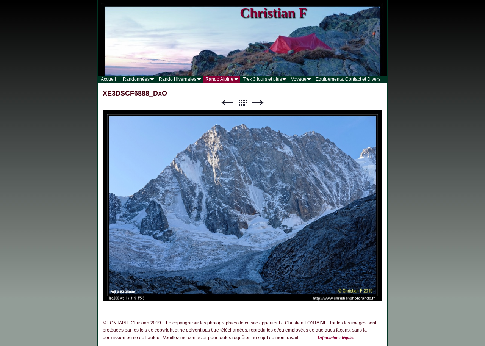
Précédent (227, 103)
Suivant (258, 103)
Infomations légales (336, 337)
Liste (242, 103)
